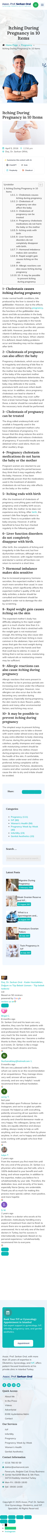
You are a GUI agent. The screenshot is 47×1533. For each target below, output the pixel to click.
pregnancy (37, 308)
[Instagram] (14, 1385)
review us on (7, 1001)
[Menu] (42, 5)
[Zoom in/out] (3, 1517)
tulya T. (5, 1155)
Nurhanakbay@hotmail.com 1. (16, 1061)
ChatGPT (13, 165)
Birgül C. (5, 1015)
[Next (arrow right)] (12, 1521)
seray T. (5, 1097)
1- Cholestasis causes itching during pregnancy (29, 196)
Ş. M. (3, 1210)
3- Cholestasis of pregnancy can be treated (25, 214)
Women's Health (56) (22, 823)
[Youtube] (18, 1385)
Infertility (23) (18, 833)
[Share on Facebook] (25, 792)
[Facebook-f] (4, 1385)
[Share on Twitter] (31, 792)
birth (34, 512)
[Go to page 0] (5, 1254)
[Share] (20, 1517)
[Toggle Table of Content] (39, 185)
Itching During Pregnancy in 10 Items (22, 190)
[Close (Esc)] (28, 1517)
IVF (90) (15, 820)
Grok (25, 165)
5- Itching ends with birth (26, 232)
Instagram (10, 1531)
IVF (32, 1363)
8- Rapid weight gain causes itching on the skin (27, 259)
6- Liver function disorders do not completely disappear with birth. (27, 241)
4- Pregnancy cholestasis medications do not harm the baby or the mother (29, 223)
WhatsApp (10, 1528)
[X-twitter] (9, 1385)
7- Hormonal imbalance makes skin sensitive (28, 251)
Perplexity (13, 170)
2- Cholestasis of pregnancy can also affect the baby (26, 204)
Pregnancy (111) (19, 817)
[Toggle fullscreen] (12, 1517)
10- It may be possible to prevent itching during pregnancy (28, 278)
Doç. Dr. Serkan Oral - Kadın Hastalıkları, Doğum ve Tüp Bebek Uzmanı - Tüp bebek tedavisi (22, 985)
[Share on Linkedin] (37, 792)
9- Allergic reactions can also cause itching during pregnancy (29, 268)
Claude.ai (29, 170)
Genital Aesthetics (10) (22, 836)
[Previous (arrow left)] (3, 1521)
